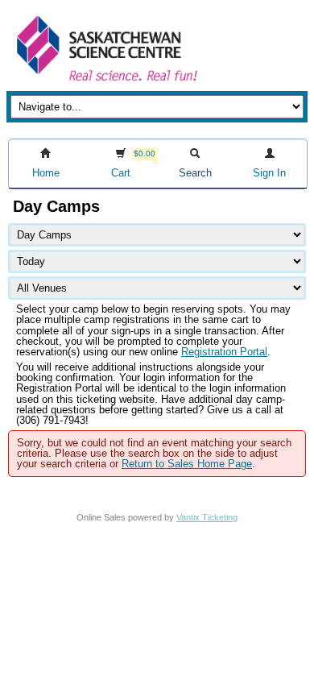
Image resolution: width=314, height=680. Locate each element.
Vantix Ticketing (207, 517)
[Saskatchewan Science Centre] (105, 82)
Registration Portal (224, 352)
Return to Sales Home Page (187, 464)
